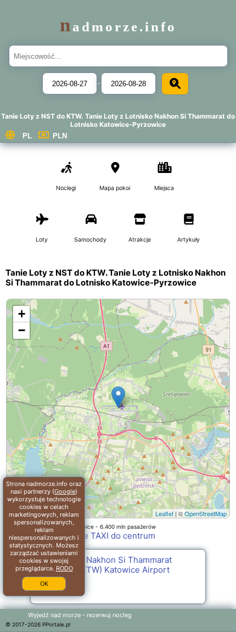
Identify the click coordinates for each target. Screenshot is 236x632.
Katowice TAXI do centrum (104, 535)
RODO (64, 568)
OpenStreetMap (205, 513)
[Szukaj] (175, 83)
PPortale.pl (56, 624)
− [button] (21, 330)
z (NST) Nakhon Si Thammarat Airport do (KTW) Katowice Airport (104, 565)
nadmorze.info (118, 26)
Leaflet (164, 513)
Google (64, 491)
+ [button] (21, 314)
